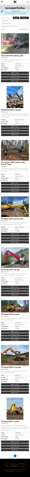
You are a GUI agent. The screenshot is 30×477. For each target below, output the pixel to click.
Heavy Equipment (22, 463)
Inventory (12, 463)
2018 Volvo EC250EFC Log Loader (10, 421)
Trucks (5, 465)
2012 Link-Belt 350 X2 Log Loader (10, 269)
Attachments (14, 466)
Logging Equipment (14, 465)
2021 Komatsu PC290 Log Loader (10, 314)
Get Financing (15, 78)
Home (5, 463)
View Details (15, 81)
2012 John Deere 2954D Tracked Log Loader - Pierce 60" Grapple (13, 163)
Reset (25, 17)
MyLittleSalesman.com (18, 471)
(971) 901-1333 (15, 75)
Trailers (24, 465)
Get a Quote (15, 72)
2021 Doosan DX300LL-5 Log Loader (11, 367)
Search (16, 17)
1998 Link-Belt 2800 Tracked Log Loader (12, 55)
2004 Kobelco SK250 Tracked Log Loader (12, 219)
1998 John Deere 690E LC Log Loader (11, 110)
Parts (7, 466)
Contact (22, 466)
